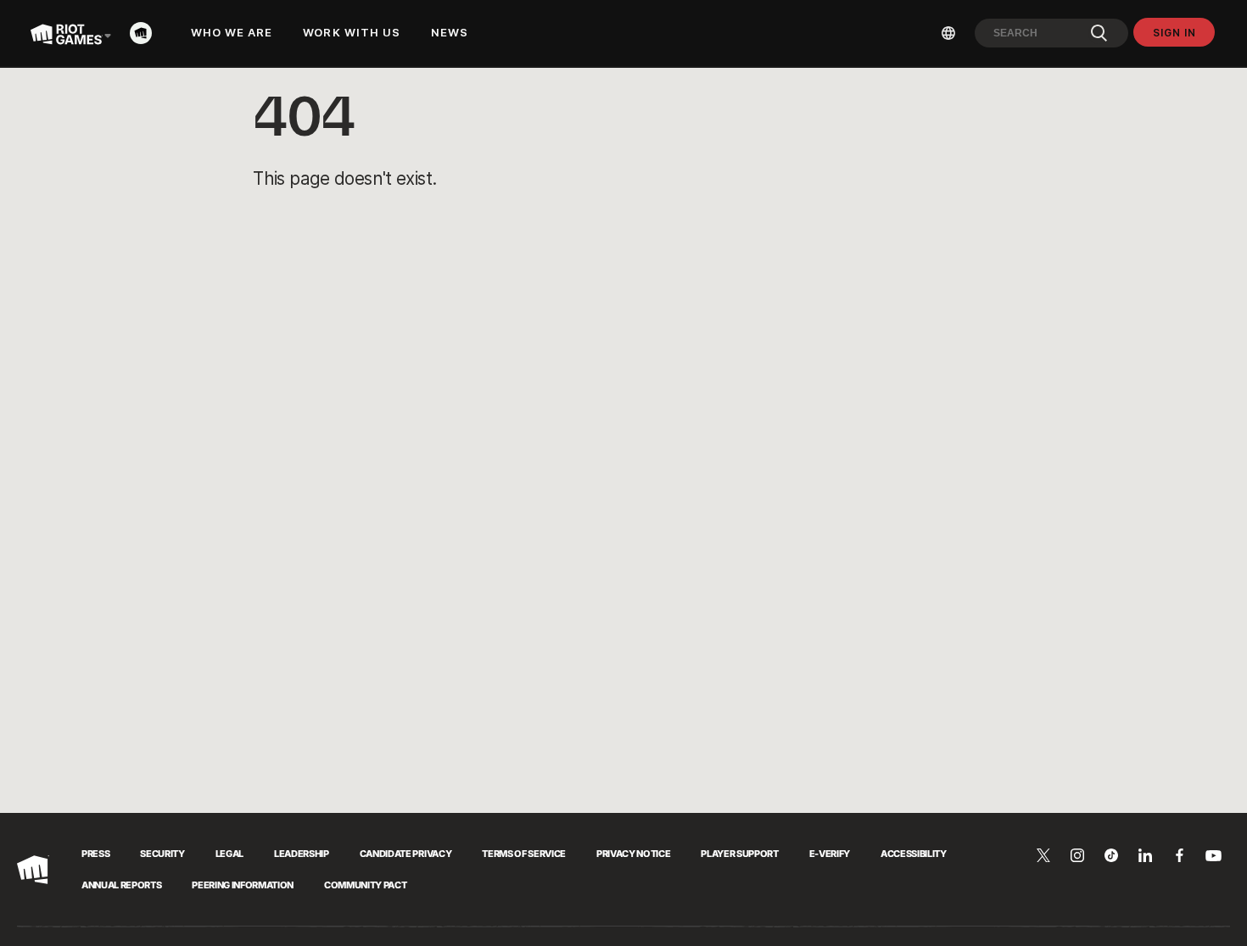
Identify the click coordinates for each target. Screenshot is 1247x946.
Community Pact (365, 885)
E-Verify (829, 854)
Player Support (739, 854)
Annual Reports (121, 885)
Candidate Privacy (405, 854)
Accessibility (914, 854)
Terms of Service (524, 854)
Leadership (301, 854)
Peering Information (243, 885)
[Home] (146, 33)
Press (95, 854)
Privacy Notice (633, 854)
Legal (229, 854)
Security (162, 854)
